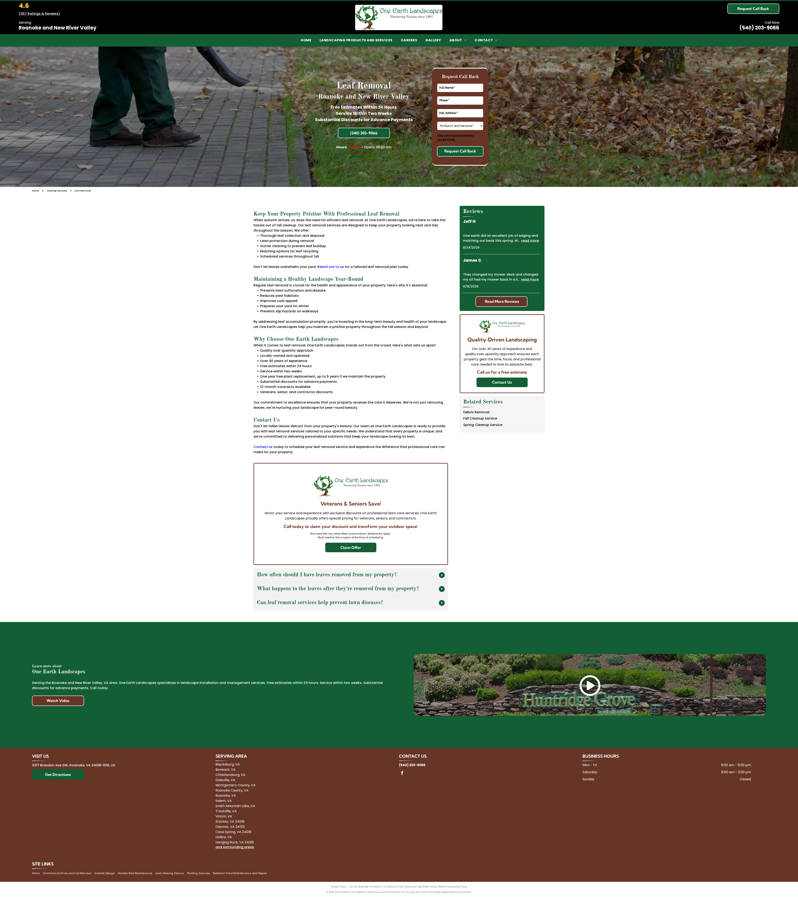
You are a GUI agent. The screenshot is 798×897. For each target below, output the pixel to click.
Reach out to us (330, 266)
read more (530, 240)
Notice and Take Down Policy (420, 886)
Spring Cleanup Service (482, 424)
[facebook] (402, 773)
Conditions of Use (393, 886)
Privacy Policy (338, 886)
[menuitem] (306, 40)
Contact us (263, 446)
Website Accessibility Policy (452, 886)
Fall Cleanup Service (480, 418)
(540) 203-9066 (759, 27)
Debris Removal (476, 412)
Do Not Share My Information (366, 886)
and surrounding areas (235, 847)
